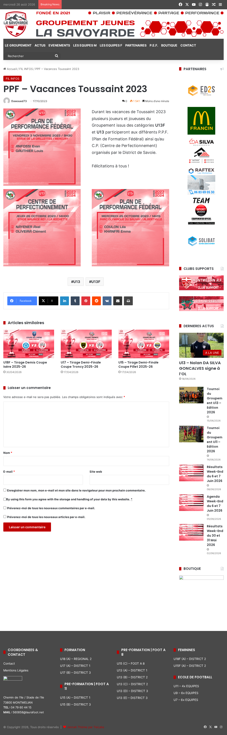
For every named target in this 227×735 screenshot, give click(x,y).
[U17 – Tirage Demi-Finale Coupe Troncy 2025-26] (86, 344)
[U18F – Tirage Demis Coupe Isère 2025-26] (28, 344)
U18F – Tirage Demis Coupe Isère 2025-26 (25, 364)
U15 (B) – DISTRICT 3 (75, 704)
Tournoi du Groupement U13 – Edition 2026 (214, 400)
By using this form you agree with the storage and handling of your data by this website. (69, 499)
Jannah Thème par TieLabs (85, 727)
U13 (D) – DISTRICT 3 (132, 691)
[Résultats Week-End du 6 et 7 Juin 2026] (191, 473)
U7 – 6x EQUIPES (186, 700)
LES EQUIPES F (111, 45)
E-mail (9, 471)
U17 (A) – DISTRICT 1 (75, 665)
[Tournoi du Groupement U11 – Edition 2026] (191, 434)
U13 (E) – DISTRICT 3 (132, 698)
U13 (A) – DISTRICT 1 (132, 670)
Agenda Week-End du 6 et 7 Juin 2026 (215, 503)
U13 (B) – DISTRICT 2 (132, 677)
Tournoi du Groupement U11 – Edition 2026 (214, 439)
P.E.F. (154, 45)
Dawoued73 (19, 101)
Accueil (11, 69)
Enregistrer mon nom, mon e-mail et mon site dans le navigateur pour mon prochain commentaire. (76, 490)
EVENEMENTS (59, 45)
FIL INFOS (26, 69)
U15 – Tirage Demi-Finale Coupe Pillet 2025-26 (138, 364)
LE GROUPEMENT (18, 45)
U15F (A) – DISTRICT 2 (190, 665)
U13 (76, 281)
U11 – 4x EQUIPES (186, 686)
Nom (7, 453)
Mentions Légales (15, 670)
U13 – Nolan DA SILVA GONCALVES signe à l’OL (200, 368)
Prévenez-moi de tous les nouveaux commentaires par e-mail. (51, 508)
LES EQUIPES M (85, 45)
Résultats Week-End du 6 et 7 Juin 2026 (215, 474)
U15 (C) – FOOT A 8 (131, 663)
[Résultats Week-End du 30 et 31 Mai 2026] (191, 532)
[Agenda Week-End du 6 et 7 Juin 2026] (191, 502)
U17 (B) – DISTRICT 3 (75, 672)
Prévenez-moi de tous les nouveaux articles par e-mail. (46, 517)
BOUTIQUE (169, 45)
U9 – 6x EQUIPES (186, 693)
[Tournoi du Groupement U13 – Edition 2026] (191, 395)
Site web (96, 471)
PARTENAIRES (136, 45)
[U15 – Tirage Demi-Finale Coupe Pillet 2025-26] (143, 344)
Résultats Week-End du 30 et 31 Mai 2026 (215, 535)
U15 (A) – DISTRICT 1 (75, 697)
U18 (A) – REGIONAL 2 (76, 659)
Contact (9, 663)
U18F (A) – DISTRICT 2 (190, 659)
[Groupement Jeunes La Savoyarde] (113, 24)
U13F (95, 281)
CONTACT (188, 45)
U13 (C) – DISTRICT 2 (132, 684)
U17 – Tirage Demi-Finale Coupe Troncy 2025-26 (81, 364)
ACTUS (40, 45)
